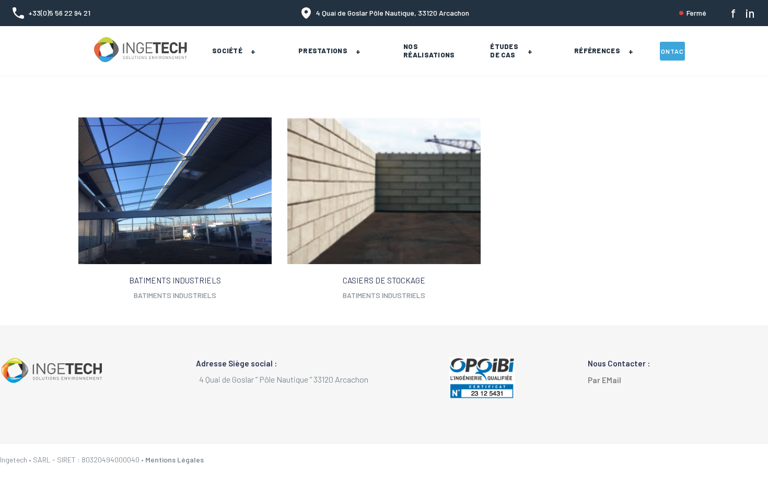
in (750, 13)
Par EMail (607, 380)
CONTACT (672, 51)
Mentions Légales (174, 459)
